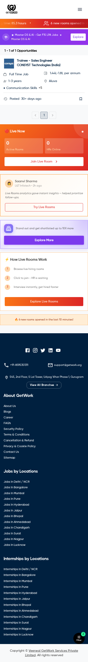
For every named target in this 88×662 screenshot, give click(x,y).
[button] (44, 23)
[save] (81, 99)
